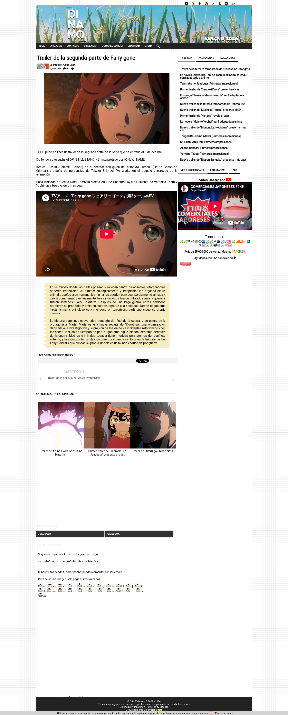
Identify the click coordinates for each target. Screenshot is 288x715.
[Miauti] (188, 241)
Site (147, 46)
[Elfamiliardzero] (248, 241)
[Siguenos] (213, 3)
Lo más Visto (227, 58)
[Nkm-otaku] (215, 245)
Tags (234, 170)
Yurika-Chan (138, 707)
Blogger (164, 707)
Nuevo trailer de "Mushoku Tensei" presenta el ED (210, 109)
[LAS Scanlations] (203, 241)
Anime (47, 354)
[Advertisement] (106, 493)
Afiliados (56, 46)
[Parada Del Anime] (218, 241)
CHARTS (132, 46)
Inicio (42, 46)
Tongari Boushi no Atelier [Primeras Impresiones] (210, 136)
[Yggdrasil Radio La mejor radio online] (185, 241)
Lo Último (186, 58)
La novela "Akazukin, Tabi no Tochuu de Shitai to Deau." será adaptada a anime (214, 76)
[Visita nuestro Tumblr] (220, 3)
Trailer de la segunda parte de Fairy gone (86, 58)
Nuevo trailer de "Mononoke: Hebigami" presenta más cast (213, 129)
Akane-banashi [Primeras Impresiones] (204, 147)
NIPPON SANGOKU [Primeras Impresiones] (206, 142)
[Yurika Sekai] (233, 241)
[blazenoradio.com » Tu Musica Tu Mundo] (241, 241)
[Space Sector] (207, 245)
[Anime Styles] (226, 241)
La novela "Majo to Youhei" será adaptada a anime (211, 121)
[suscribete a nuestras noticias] (206, 3)
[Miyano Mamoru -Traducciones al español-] (237, 241)
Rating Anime (217, 170)
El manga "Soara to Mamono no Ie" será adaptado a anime (212, 97)
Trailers (69, 354)
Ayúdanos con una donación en (214, 258)
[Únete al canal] (226, 3)
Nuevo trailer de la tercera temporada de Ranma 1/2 (212, 104)
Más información (224, 713)
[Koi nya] (211, 241)
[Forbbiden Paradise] (207, 241)
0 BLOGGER (44, 533)
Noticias (58, 354)
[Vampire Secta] (196, 241)
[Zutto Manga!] (222, 241)
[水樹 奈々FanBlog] (200, 241)
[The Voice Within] (218, 245)
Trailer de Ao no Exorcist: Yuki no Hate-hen (61, 452)
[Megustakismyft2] (200, 245)
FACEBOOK (113, 533)
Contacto (73, 46)
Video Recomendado (192, 170)
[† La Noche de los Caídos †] (181, 241)
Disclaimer (90, 46)
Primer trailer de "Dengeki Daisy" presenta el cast (210, 89)
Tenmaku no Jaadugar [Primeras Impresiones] (209, 83)
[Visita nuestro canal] (186, 3)
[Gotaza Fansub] (204, 245)
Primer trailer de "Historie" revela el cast (204, 115)
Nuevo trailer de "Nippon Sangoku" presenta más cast (213, 159)
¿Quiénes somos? (112, 46)
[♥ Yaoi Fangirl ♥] (192, 241)
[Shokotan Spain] (229, 241)
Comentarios (206, 58)
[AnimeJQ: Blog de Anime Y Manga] (230, 245)
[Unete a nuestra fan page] (200, 3)
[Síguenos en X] (193, 3)
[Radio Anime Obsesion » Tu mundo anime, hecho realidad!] (214, 241)
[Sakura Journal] (226, 245)
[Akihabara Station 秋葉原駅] (244, 241)
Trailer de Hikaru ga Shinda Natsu (153, 451)
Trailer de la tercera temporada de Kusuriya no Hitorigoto (215, 69)
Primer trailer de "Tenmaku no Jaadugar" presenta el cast (107, 452)
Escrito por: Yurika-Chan (62, 65)
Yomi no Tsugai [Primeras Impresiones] (204, 153)
